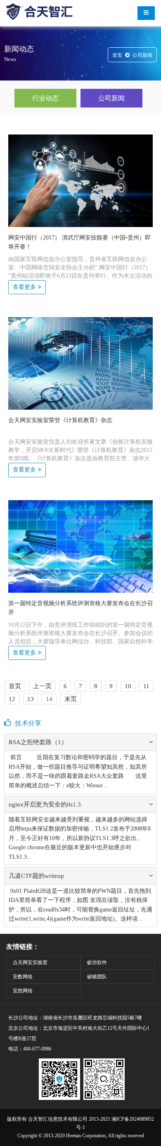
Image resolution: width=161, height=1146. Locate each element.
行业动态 (45, 98)
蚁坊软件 (97, 962)
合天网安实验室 (30, 962)
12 (12, 699)
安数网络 (23, 977)
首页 (117, 55)
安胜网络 (23, 991)
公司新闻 (142, 55)
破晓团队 (97, 977)
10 (128, 686)
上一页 (42, 686)
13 (30, 699)
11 (146, 686)
